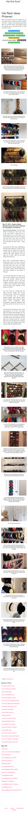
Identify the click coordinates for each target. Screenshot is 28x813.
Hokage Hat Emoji (6, 715)
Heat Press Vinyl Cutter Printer (9, 706)
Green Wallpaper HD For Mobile (10, 769)
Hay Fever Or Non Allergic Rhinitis (10, 700)
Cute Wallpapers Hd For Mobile (9, 778)
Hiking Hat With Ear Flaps (8, 721)
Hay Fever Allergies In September (10, 739)
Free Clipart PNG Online (8, 766)
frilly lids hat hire (20, 35)
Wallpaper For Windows (8, 781)
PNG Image (5, 749)
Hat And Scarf (13, 1)
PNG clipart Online (6, 763)
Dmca (6, 808)
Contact (12, 808)
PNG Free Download (7, 760)
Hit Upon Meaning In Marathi (9, 689)
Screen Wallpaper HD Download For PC (11, 790)
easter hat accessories (14, 31)
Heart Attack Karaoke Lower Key (10, 742)
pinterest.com (10, 679)
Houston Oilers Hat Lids (8, 712)
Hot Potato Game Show (7, 709)
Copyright (14, 810)
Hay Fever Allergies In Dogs (9, 697)
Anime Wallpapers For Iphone (9, 757)
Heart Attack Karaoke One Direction (10, 736)
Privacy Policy (20, 808)
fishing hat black (22, 40)
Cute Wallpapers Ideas (7, 775)
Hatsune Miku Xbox (6, 730)
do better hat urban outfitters (9, 40)
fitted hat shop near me (14, 42)
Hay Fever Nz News (7, 692)
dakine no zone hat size (9, 35)
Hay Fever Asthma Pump (8, 686)
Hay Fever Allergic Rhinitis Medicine (11, 703)
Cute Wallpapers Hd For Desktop (10, 784)
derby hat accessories (14, 38)
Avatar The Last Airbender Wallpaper (11, 751)
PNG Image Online (6, 754)
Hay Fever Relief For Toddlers (9, 727)
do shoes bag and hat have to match (14, 33)
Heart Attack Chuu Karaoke (8, 724)
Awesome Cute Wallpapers (8, 772)
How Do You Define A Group (9, 718)
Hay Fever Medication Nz (8, 694)
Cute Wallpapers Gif (7, 787)
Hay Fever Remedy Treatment (9, 733)
